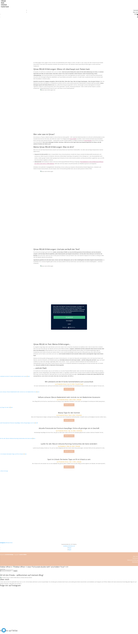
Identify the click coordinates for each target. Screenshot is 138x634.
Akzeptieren (69, 317)
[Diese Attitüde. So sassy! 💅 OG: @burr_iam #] (14, 494)
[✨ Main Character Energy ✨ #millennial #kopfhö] (124, 493)
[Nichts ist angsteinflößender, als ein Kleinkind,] (69, 496)
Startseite (135, 10)
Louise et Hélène (23, 554)
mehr (69, 324)
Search (15, 570)
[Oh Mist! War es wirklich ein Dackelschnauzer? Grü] (41, 478)
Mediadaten (135, 562)
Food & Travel (5, 7)
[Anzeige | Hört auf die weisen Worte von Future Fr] (96, 516)
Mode (2, 3)
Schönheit (4, 5)
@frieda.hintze (6, 542)
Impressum (135, 558)
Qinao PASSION (88, 140)
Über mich (135, 12)
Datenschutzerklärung (132, 560)
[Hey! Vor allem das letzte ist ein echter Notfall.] (41, 494)
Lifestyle (3, 1)
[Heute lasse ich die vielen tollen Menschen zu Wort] (124, 479)
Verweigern (69, 320)
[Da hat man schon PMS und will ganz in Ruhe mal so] (14, 477)
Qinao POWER (73, 138)
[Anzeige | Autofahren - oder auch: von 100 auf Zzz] (69, 482)
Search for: (2, 569)
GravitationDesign (9, 554)
